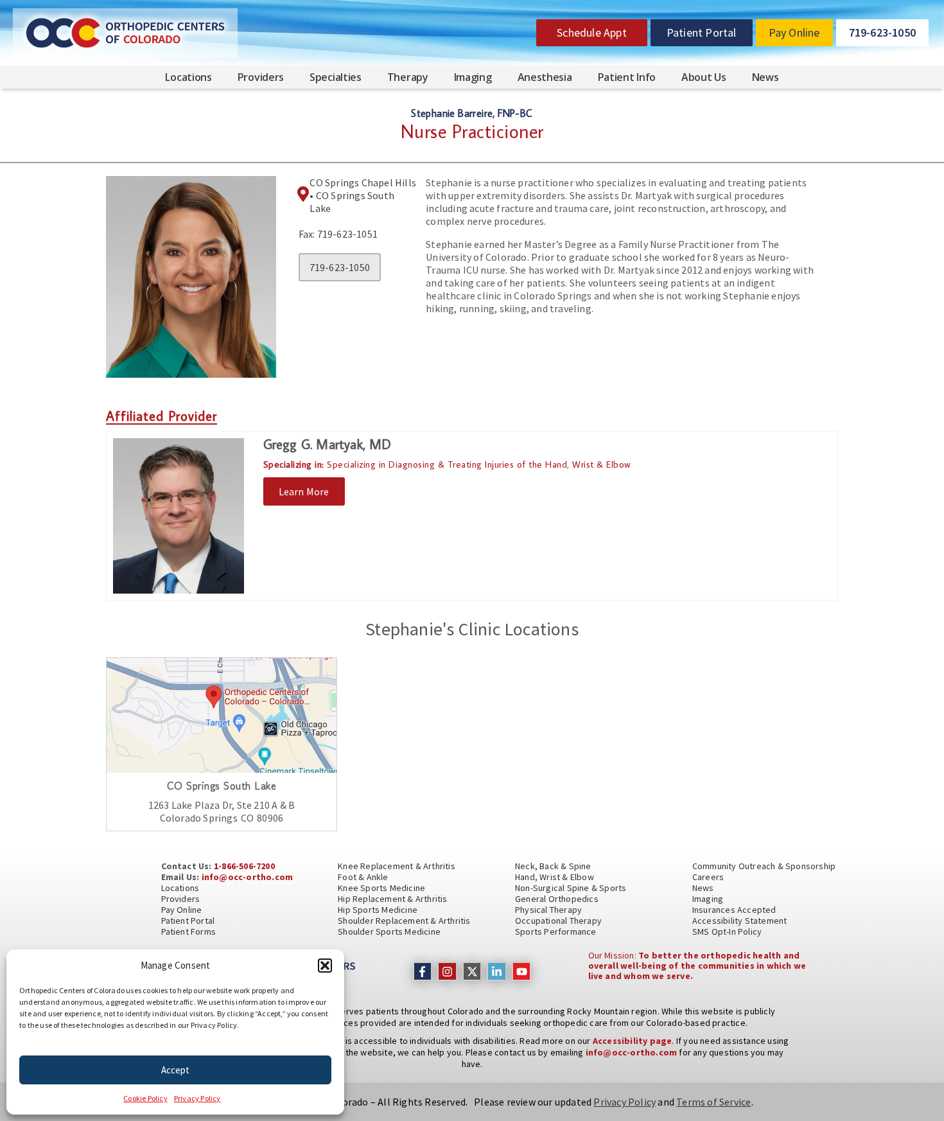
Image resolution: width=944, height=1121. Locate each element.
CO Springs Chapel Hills (363, 182)
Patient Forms (188, 931)
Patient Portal (188, 920)
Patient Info (627, 77)
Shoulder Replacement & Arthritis (404, 920)
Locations (188, 77)
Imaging (473, 77)
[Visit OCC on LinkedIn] (497, 972)
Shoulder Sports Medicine (389, 931)
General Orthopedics (557, 899)
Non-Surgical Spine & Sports (570, 888)
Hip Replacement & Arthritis (392, 899)
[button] (325, 965)
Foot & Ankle (363, 877)
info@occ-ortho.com (247, 877)
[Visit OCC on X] (472, 972)
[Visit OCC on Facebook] (423, 972)
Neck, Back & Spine (553, 866)
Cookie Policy (145, 1098)
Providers (261, 77)
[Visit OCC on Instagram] (447, 972)
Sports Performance (556, 931)
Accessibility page (632, 1040)
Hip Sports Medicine (377, 909)
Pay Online (181, 909)
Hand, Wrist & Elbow (554, 877)
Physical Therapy (548, 909)
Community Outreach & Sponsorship (763, 866)
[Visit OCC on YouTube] (522, 972)
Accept (175, 1070)
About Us (703, 77)
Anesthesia (545, 77)
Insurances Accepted (734, 909)
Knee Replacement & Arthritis (396, 866)
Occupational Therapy (558, 920)
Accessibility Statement (739, 920)
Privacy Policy (197, 1098)
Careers (708, 877)
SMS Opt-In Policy (727, 931)
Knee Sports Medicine (381, 888)
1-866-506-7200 (244, 866)
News (765, 77)
